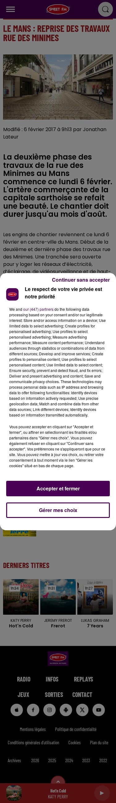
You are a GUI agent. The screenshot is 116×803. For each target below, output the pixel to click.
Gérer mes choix (58, 510)
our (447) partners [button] (38, 309)
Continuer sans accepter (81, 279)
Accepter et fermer (58, 488)
